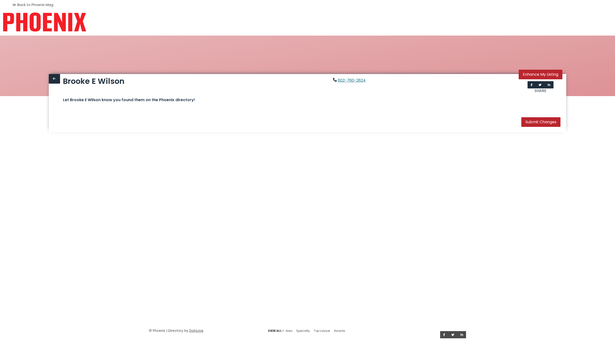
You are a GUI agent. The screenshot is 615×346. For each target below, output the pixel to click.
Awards (339, 331)
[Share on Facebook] (532, 84)
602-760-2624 (352, 80)
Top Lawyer (322, 331)
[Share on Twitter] (540, 84)
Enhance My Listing (540, 74)
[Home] (44, 22)
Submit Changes (540, 122)
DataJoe (196, 330)
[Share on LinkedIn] (549, 84)
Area (289, 331)
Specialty (303, 331)
